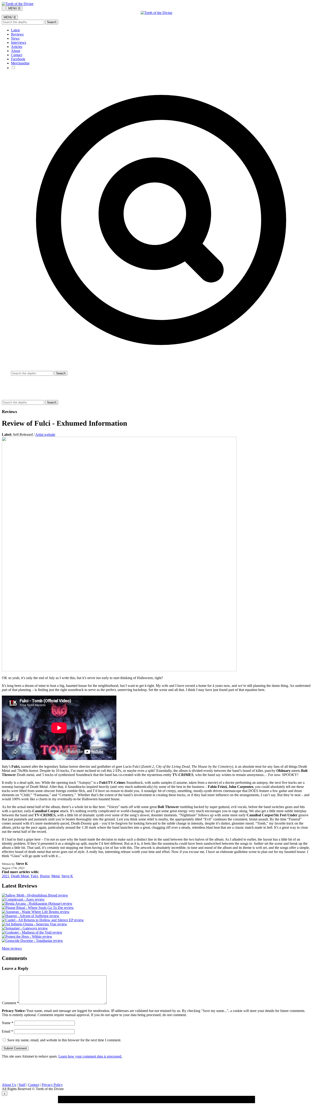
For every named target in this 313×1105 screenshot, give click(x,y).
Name (7, 1023)
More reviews (12, 948)
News (15, 38)
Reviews (17, 34)
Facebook (18, 59)
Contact (16, 55)
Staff (22, 1085)
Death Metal (20, 876)
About (15, 51)
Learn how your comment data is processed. (90, 1056)
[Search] (3, 8)
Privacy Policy (52, 1085)
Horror (44, 876)
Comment (10, 1003)
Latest (15, 30)
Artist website (45, 434)
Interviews (18, 42)
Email (7, 1031)
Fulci (34, 876)
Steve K (67, 876)
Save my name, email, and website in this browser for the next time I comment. (64, 1040)
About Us (9, 1085)
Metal (55, 876)
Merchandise (20, 63)
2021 (5, 876)
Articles (16, 47)
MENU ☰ (14, 8)
